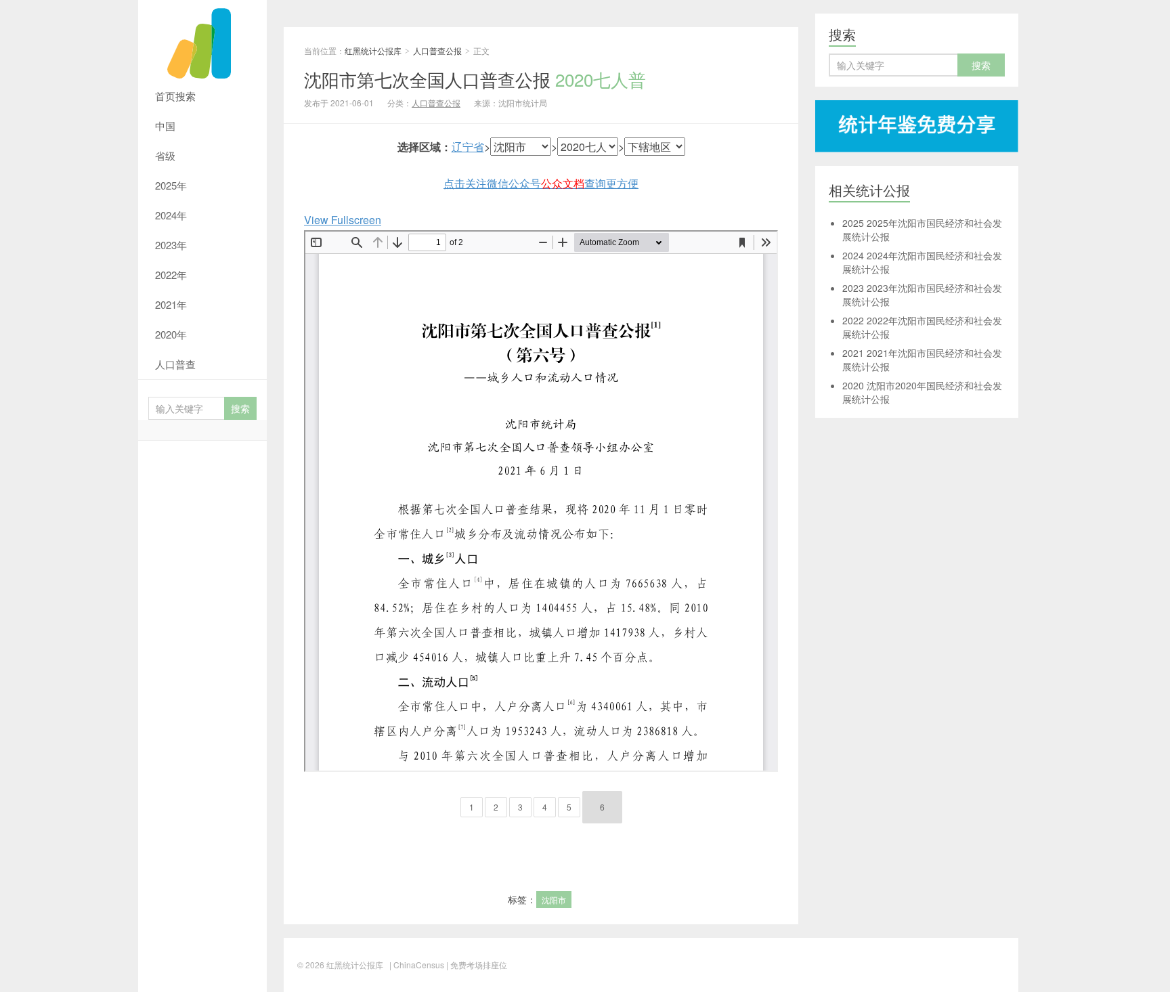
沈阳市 (554, 899)
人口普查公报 (437, 50)
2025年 (171, 185)
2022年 (171, 274)
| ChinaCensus (416, 964)
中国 (165, 125)
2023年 (171, 245)
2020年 (171, 334)
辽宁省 (468, 146)
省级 (165, 155)
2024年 (171, 215)
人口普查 (175, 364)
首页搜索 (175, 96)
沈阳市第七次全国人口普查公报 (475, 78)
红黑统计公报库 (202, 40)
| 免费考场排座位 (475, 964)
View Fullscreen (342, 220)
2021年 (171, 304)
